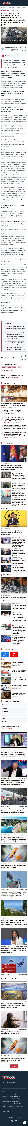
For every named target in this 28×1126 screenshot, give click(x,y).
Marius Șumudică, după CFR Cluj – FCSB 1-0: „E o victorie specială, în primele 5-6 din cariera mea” (14, 419)
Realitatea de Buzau (6, 1101)
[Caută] (20, 3)
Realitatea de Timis (16, 1099)
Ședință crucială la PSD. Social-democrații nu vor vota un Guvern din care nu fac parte (19, 561)
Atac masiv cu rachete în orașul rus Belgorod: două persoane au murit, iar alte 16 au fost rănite (19, 502)
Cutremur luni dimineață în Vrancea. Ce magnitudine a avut (15, 348)
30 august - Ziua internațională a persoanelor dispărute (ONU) (12, 1033)
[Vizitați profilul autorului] (2, 48)
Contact (3, 1082)
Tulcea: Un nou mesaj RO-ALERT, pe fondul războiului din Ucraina (12, 978)
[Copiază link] (22, 47)
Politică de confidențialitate (8, 1085)
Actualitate (12, 7)
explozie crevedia (7, 370)
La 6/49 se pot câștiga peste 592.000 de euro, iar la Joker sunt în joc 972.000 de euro (13, 1060)
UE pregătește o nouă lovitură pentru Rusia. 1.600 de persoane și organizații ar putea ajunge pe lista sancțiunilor (18, 641)
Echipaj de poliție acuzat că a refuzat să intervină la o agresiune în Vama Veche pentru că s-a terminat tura (15, 426)
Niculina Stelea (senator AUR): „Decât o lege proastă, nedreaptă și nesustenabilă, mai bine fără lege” (15, 434)
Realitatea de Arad (16, 1101)
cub (19, 367)
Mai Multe (14, 1066)
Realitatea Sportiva (14, 1094)
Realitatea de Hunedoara (7, 1106)
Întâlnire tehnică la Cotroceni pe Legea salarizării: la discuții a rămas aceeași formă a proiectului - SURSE (13, 405)
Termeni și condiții (11, 1082)
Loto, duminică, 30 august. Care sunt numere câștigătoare (13, 866)
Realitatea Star (5, 1096)
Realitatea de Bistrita (6, 1108)
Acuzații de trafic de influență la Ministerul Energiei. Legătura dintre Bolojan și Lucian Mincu (13, 1005)
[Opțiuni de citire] (24, 1122)
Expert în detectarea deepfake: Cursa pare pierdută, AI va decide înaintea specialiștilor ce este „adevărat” (16, 335)
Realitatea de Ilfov (18, 1106)
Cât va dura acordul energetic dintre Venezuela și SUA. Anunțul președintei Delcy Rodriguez (13, 950)
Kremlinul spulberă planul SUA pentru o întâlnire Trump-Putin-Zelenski (19, 553)
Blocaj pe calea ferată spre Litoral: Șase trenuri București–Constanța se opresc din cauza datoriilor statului (13, 811)
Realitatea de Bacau (6, 1099)
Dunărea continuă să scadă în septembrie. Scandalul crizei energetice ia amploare (15, 343)
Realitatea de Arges (16, 47)
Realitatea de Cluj (18, 1103)
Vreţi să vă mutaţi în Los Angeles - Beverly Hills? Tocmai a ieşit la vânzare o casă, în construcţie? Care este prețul (13, 923)
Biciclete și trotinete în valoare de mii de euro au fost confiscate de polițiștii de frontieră (13, 599)
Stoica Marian (23, 918)
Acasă (4, 7)
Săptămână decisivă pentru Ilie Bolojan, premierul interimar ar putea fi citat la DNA (19, 570)
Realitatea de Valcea (17, 1108)
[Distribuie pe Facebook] (25, 47)
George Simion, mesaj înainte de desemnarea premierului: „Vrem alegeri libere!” (12, 532)
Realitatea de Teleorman (7, 1103)
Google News (13, 377)
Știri (7, 7)
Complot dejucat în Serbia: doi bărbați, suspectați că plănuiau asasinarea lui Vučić (15, 328)
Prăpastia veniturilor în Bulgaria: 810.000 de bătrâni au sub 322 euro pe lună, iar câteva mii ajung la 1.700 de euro (13, 840)
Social (5, 415)
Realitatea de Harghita (15, 1096)
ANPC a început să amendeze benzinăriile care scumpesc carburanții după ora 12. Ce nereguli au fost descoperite (19, 629)
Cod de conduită (19, 1085)
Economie (4, 407)
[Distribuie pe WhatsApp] (22, 50)
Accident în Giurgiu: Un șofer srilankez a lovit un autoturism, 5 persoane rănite (13, 412)
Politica (6, 437)
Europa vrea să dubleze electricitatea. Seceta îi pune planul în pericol (19, 607)
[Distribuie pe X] (25, 50)
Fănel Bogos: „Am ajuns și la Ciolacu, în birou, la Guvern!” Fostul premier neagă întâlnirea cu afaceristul (13, 782)
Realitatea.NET (5, 1094)
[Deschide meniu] (25, 3)
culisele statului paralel (9, 367)
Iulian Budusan (23, 750)
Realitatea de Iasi (5, 1111)
